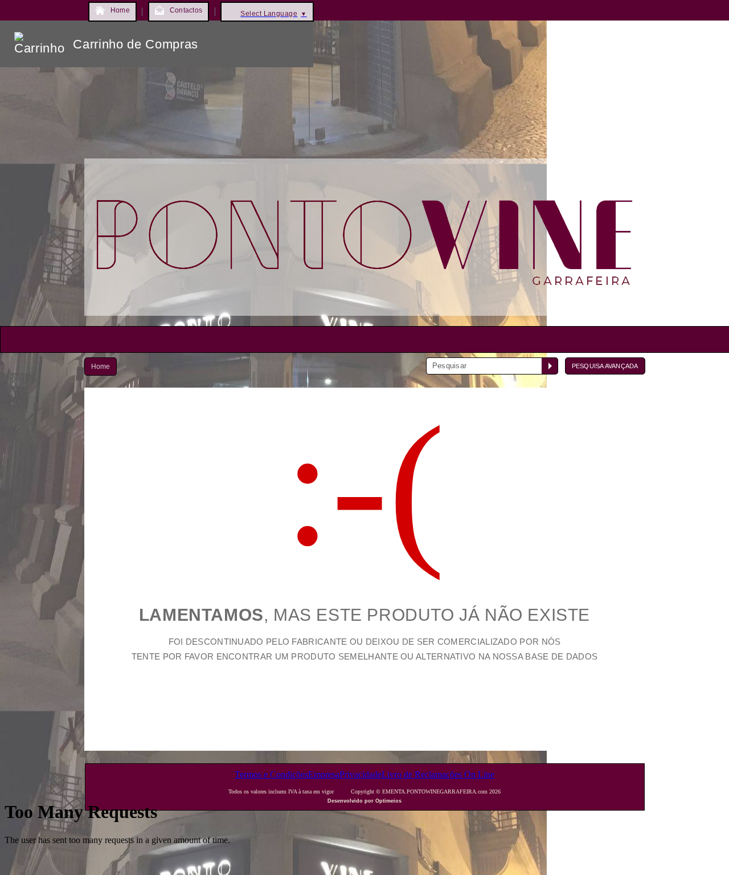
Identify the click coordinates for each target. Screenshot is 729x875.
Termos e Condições (271, 774)
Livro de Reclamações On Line (438, 774)
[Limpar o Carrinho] (269, 44)
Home (100, 367)
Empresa (323, 774)
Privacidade (360, 774)
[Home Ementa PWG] (364, 318)
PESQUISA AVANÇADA (605, 366)
